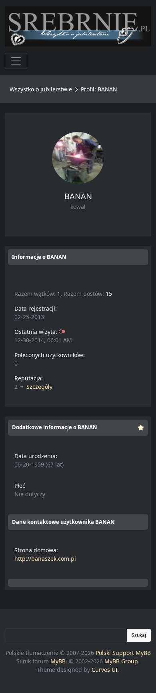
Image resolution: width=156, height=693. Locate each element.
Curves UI (105, 669)
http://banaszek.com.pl (45, 558)
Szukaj (139, 635)
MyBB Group (121, 661)
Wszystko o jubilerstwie (41, 89)
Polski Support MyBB (123, 653)
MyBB (58, 661)
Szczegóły (39, 386)
